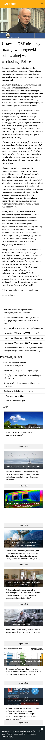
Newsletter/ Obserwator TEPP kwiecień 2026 (23, 338)
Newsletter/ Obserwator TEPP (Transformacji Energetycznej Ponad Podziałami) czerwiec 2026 (23, 320)
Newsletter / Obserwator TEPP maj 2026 (21, 333)
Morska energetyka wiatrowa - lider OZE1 (23, 466)
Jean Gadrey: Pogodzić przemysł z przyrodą (22, 370)
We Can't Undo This (15, 396)
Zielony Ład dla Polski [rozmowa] (18, 391)
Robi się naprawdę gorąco (16, 401)
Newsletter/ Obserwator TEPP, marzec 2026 (23, 343)
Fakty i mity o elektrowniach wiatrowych (24, 427)
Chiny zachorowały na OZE (23, 624)
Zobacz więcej (7, 736)
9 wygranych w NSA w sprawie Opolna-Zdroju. (23, 328)
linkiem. (36, 290)
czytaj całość (23, 446)
